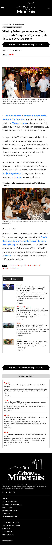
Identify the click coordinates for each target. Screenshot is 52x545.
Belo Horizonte (12, 266)
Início (4, 24)
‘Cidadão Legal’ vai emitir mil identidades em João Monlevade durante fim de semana (32, 326)
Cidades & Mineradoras (24, 307)
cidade (8, 255)
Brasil (6, 432)
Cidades (19, 323)
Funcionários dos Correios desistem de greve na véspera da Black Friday (25, 435)
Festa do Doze (29, 266)
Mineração (20, 285)
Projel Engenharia (11, 173)
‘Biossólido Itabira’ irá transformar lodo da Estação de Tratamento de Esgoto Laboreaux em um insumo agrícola (32, 310)
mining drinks (6, 268)
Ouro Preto (15, 268)
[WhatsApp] (34, 60)
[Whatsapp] (14, 492)
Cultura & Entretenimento (15, 24)
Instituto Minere (13, 115)
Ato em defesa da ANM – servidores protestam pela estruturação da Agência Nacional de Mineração (25, 403)
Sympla (18, 177)
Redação (10, 55)
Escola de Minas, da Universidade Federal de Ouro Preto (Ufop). (24, 241)
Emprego (7, 383)
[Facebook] (17, 60)
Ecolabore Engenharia (34, 115)
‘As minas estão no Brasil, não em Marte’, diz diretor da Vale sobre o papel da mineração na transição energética (31, 288)
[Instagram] (2, 492)
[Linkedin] (10, 492)
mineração (37, 266)
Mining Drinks (19, 123)
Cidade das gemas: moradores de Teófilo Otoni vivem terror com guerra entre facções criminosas (25, 418)
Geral (6, 400)
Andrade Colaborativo (13, 119)
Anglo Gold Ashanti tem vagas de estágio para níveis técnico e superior (24, 386)
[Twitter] (23, 60)
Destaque (20, 266)
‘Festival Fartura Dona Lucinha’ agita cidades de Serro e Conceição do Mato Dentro (32, 342)
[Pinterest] (28, 60)
